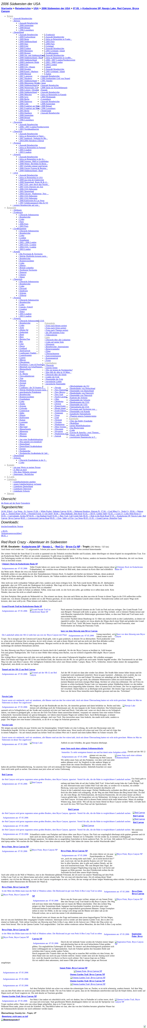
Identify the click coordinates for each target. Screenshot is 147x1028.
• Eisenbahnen (24, 399)
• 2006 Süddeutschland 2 (28, 85)
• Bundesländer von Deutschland (82, 388)
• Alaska (21, 404)
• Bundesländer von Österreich (81, 393)
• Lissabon (22, 309)
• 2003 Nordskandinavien (28, 129)
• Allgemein (49, 344)
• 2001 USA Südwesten (27, 198)
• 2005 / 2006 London (54, 62)
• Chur (21, 344)
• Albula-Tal (23, 330)
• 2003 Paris (50, 41)
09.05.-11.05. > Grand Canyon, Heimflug (100, 518)
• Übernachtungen (52, 354)
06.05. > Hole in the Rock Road (96, 516)
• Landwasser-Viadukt (27, 353)
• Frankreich (50, 35)
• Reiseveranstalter (52, 349)
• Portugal (17, 143)
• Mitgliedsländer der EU (79, 386)
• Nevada (57, 388)
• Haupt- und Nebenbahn (79, 435)
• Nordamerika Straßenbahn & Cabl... (33, 453)
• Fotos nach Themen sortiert (56, 330)
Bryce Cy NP (73, 546)
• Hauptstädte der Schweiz (79, 400)
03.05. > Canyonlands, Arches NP (15, 516)
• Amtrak (57, 436)
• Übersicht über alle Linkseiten (57, 340)
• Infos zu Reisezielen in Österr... (31, 136)
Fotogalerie (50, 323)
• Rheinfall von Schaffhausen (30, 367)
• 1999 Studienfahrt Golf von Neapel (55, 78)
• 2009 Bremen (24, 53)
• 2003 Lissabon (24, 152)
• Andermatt (23, 332)
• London (22, 238)
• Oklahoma (58, 401)
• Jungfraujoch (24, 351)
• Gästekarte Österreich (22, 489)
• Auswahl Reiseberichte (22, 18)
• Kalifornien (23, 417)
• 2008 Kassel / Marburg (28, 71)
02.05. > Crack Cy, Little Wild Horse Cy (124, 514)
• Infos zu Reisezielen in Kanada (53, 94)
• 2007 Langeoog (25, 76)
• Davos (21, 346)
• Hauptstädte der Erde (54, 379)
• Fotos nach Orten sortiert (55, 328)
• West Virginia (60, 427)
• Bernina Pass (24, 339)
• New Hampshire (61, 390)
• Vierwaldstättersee (26, 376)
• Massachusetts (24, 429)
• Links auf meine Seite (54, 342)
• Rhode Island (60, 408)
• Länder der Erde (52, 377)
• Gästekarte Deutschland (23, 486)
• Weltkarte (17, 210)
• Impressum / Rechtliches (23, 474)
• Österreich (17, 131)
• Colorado (22, 408)
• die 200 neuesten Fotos (54, 332)
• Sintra (21, 311)
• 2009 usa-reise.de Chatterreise (31, 180)
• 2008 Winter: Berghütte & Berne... (33, 164)
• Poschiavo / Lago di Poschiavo (31, 364)
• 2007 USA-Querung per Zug (30, 187)
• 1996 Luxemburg (26, 30)
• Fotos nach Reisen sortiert (56, 326)
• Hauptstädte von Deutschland (81, 391)
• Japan (43, 83)
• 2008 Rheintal (24, 74)
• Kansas (21, 420)
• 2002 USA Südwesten (27, 196)
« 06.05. (4, 531)
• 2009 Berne (23, 39)
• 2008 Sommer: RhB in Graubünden (33, 161)
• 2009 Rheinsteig (25, 51)
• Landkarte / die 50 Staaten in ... (32, 388)
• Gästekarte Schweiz (21, 491)
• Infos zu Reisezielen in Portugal (32, 148)
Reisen (10, 16)
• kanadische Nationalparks (80, 414)
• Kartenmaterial (51, 358)
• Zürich (21, 385)
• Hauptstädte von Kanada (79, 411)
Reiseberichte (23, 8)
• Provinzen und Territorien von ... (83, 409)
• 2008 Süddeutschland (27, 60)
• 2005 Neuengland (26, 191)
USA (36, 8)
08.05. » (4, 536)
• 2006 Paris (50, 44)
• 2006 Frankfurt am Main (29, 106)
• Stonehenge (23, 240)
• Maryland (22, 427)
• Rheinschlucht (24, 369)
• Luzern (21, 358)
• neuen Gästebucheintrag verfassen (27, 484)
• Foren (48, 360)
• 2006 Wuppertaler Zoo (28, 88)
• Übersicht (49, 365)
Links (47, 337)
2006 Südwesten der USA (55, 8)
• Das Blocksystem (76, 428)
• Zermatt (22, 383)
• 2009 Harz (23, 44)
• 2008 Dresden (24, 69)
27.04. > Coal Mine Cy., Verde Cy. (115, 511)
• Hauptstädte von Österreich (80, 395)
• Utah (56, 417)
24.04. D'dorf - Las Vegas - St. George (17, 511)
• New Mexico (59, 392)
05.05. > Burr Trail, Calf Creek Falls (67, 516)
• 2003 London (51, 65)
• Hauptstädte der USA (78, 405)
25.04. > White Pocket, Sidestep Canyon (49, 511)
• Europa (22, 449)
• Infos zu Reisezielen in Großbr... (58, 58)
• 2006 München (25, 94)
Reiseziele (11, 207)
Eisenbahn (73, 418)
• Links (21, 219)
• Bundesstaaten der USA (79, 402)
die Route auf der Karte (10, 503)
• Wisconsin (58, 429)
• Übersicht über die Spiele (55, 375)
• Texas (57, 415)
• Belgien (16, 21)
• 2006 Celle (23, 104)
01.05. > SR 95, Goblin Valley (95, 514)
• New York (58, 394)
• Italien (48, 74)
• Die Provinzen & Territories (30, 254)
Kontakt (10, 465)
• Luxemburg (45, 99)
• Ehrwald (22, 288)
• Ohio (56, 399)
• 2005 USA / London (27, 245)
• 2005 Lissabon (24, 150)
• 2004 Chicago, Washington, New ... (33, 194)
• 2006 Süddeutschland (27, 92)
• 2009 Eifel (23, 46)
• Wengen (22, 381)
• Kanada (43, 90)
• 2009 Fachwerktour (26, 37)
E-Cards (10, 477)
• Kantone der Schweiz (78, 398)
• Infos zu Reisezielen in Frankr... (58, 39)
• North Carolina (60, 397)
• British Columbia (26, 268)
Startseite (6, 8)
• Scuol (21, 371)
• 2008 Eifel (23, 65)
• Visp (20, 378)
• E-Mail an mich (20, 470)
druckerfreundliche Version (12, 526)
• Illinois (21, 415)
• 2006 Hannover (25, 101)
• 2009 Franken (24, 48)
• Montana (22, 436)
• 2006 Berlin (23, 99)
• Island (48, 67)
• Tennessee (58, 413)
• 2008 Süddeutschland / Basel (30, 58)
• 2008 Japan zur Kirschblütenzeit (53, 88)
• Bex (20, 341)
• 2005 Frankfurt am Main (29, 108)
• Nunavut (22, 272)
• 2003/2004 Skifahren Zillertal (31, 141)
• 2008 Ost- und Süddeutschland (31, 55)
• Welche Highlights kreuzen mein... (33, 256)
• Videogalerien (51, 335)
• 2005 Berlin (23, 111)
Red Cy (59, 546)
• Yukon (21, 277)
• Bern (21, 337)
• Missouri (22, 434)
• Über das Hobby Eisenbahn (80, 421)
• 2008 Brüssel (24, 28)
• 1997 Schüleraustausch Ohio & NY (33, 203)
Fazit (120, 518)
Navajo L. (47, 546)
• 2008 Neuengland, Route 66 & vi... (33, 182)
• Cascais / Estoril (25, 307)
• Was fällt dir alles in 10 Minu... (58, 372)
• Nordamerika (24, 451)
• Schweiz (17, 154)
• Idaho (21, 413)
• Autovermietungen (53, 356)
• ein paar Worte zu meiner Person (26, 467)
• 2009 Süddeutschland (27, 41)
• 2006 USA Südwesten (27, 189)
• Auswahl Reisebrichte (49, 85)
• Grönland (49, 46)
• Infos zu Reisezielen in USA (30, 177)
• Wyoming (58, 431)
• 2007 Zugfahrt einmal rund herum (33, 166)
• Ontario (22, 275)
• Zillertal (22, 295)
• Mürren (22, 360)
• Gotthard (22, 348)
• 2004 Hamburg (25, 113)
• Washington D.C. (61, 434)
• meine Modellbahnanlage (79, 426)
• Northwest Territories (27, 270)
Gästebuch (12, 479)
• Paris (21, 222)
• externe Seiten (51, 368)
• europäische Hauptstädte (55, 384)
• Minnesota (23, 431)
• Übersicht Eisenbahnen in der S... (32, 460)
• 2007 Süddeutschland (27, 81)
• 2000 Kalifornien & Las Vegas (31, 201)
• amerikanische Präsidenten (29, 392)
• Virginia (58, 422)
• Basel (21, 334)
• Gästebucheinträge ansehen (24, 482)
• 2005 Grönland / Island (55, 51)
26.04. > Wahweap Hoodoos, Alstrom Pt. (83, 511)
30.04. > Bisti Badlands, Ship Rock (68, 514)
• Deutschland (18, 32)
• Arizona (22, 406)
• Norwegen (17, 122)
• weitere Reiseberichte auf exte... (26, 205)
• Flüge (48, 351)
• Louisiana (23, 422)
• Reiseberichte (24, 217)
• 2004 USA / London (27, 247)
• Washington (59, 424)
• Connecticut (23, 411)
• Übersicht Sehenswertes (28, 215)
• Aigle (21, 328)
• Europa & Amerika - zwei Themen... (84, 432)
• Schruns (22, 293)
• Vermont (58, 420)
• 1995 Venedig (46, 81)
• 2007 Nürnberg (25, 78)
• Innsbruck (23, 291)
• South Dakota (60, 411)
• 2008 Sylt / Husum (26, 67)
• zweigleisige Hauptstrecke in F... (83, 437)
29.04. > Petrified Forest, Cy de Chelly (37, 514)
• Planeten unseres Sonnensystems (82, 416)
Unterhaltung (51, 363)
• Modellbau (74, 423)
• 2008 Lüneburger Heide (28, 62)
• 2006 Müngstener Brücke (29, 83)
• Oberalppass (23, 362)
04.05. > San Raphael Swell (40, 516)
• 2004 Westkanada (47, 97)
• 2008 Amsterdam (25, 25)
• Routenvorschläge (26, 261)
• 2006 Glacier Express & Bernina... (33, 168)
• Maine (21, 424)
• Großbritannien (51, 53)
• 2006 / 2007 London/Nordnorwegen (60, 60)
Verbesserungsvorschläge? (11, 533)
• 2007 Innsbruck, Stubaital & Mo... (33, 138)
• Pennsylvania (60, 406)
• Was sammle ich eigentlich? (30, 442)
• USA (15, 173)
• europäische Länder (53, 381)
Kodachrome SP (31, 546)
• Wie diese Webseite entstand (25, 472)
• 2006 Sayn (23, 97)
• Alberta (22, 265)
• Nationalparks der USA (79, 407)
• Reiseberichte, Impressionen (57, 347)
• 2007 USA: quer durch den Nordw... (33, 184)
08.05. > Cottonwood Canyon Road (35, 518)
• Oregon (57, 404)
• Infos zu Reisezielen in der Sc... (32, 159)
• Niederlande (45, 111)
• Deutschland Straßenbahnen (30, 446)
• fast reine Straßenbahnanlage (30, 439)
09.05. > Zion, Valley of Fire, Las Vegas (66, 518)
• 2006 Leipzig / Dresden (28, 90)
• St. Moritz (23, 374)
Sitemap (10, 493)
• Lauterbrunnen (25, 355)
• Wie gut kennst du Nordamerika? (59, 370)
